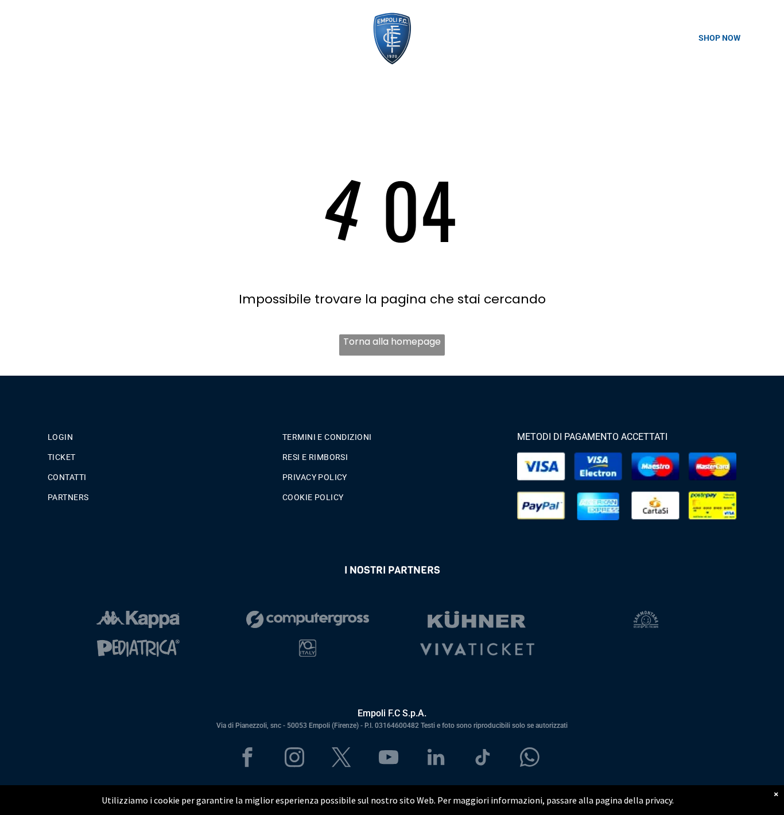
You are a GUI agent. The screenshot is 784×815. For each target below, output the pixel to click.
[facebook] (247, 759)
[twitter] (341, 759)
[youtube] (388, 759)
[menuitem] (157, 434)
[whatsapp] (530, 759)
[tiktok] (483, 759)
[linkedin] (436, 759)
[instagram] (294, 759)
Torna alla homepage (392, 341)
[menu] (25, 38)
